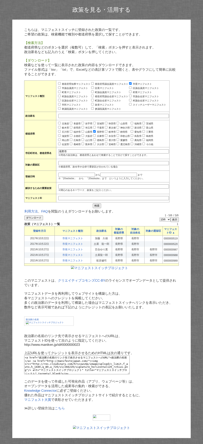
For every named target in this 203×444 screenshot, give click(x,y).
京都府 (77, 136)
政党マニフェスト (104, 104)
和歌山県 (125, 136)
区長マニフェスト (104, 88)
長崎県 (77, 144)
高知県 (138, 140)
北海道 (65, 123)
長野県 (100, 132)
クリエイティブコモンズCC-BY (81, 280)
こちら (60, 408)
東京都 (112, 127)
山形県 (123, 123)
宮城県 (100, 123)
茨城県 (149, 123)
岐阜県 (112, 132)
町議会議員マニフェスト (107, 92)
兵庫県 (100, 136)
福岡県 (149, 140)
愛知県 (138, 132)
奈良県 (112, 136)
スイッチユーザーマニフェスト (149, 104)
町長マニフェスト (71, 92)
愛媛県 (123, 140)
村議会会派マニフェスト (145, 100)
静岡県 (123, 132)
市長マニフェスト (142, 84)
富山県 (149, 127)
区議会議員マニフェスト (145, 88)
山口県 (88, 140)
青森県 (77, 123)
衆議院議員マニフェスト (74, 109)
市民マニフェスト (71, 104)
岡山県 (65, 140)
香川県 (112, 140)
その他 (149, 144)
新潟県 (138, 127)
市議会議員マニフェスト (74, 88)
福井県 (77, 132)
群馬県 (77, 127)
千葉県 (100, 127)
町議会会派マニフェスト (107, 100)
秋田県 (112, 123)
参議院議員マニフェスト (107, 109)
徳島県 (100, 140)
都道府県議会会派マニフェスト (111, 96)
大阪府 (88, 136)
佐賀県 (65, 144)
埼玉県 (88, 127)
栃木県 (65, 127)
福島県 (138, 123)
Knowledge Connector (40, 391)
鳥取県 (138, 136)
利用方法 (31, 211)
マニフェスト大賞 (37, 400)
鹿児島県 (125, 144)
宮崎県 (112, 144)
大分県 (100, 144)
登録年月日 (39, 230)
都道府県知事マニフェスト (75, 84)
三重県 (149, 132)
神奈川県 (125, 127)
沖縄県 (138, 144)
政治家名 (101, 230)
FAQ (44, 211)
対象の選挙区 (153, 230)
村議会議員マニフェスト (74, 96)
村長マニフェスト (142, 92)
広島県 (77, 140)
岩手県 (88, 123)
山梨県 (88, 132)
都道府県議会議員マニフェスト (111, 84)
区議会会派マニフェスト (74, 100)
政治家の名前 (32, 319)
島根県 (149, 136)
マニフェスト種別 (72, 230)
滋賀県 (65, 136)
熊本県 (88, 144)
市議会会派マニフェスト (145, 96)
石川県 (65, 132)
